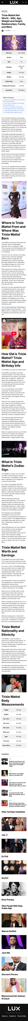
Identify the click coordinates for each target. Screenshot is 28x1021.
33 (21, 62)
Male (21, 57)
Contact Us (12, 1016)
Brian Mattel (21, 53)
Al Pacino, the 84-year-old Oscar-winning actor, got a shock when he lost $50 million (17, 764)
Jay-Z (4, 835)
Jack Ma (6, 953)
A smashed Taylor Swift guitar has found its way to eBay (17, 794)
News (10, 758)
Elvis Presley (8, 899)
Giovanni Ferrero (10, 974)
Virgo (21, 81)
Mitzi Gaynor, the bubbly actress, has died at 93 (16, 774)
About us (5, 1016)
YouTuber (4, 11)
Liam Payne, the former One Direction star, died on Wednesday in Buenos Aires (17, 784)
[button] (2, 2)
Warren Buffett (9, 931)
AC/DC (5, 878)
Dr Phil (5, 856)
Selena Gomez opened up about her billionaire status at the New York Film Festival (17, 804)
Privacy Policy (21, 1016)
